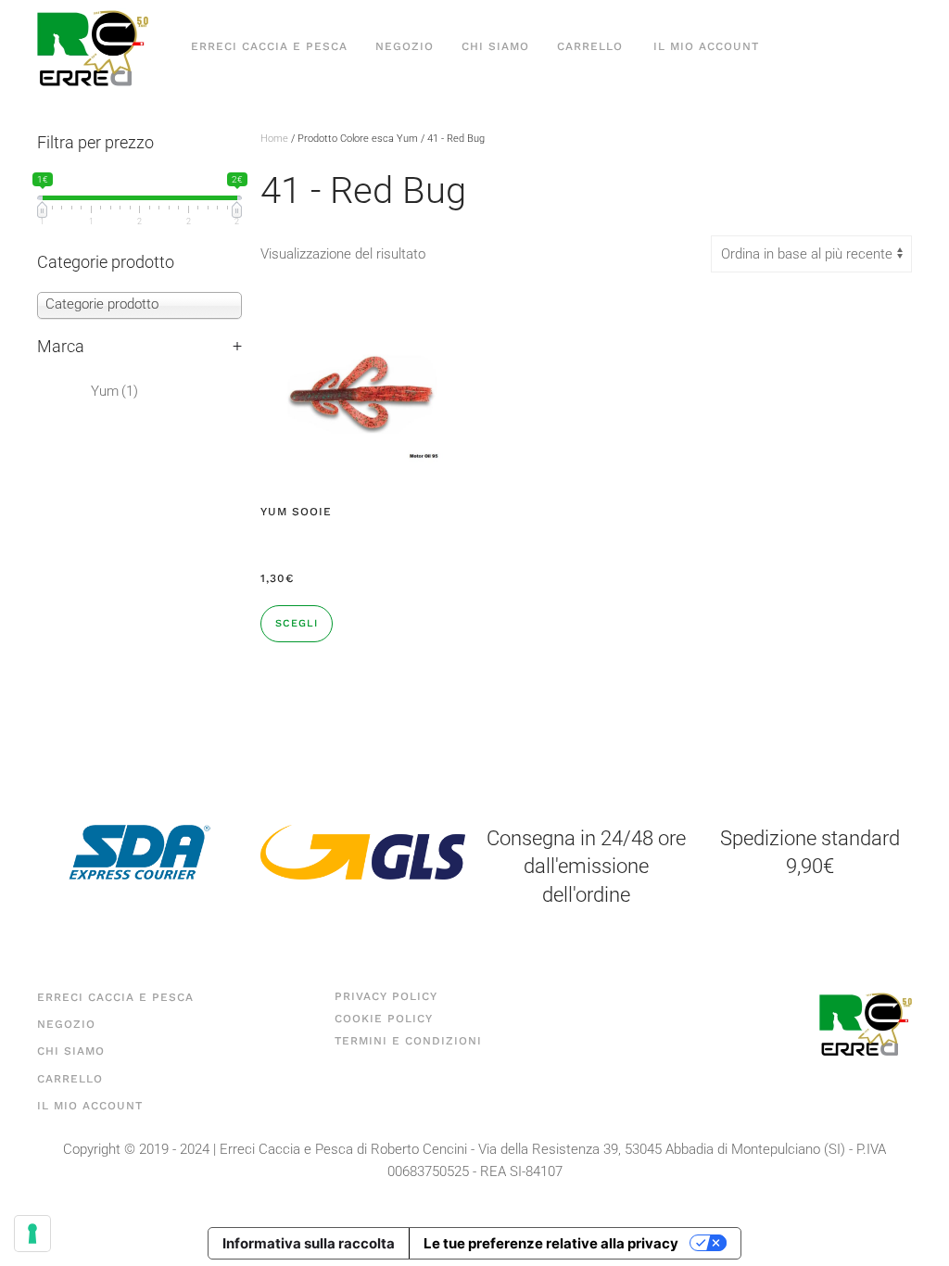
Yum (114, 391)
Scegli (296, 623)
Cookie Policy (384, 1018)
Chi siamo (495, 46)
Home (274, 139)
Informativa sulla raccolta (308, 1243)
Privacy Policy (386, 996)
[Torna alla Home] (92, 47)
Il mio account (706, 46)
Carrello (590, 46)
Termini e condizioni (408, 1040)
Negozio (404, 46)
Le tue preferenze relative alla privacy (551, 1243)
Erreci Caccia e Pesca (269, 46)
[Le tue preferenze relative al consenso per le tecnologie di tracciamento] (32, 1233)
